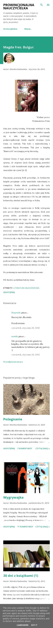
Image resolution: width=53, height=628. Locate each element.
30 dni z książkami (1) (20, 575)
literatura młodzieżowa (26, 288)
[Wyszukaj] (41, 4)
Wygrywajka (13, 497)
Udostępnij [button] (9, 292)
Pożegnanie (12, 419)
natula (14, 336)
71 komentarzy (25, 526)
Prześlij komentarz (13, 361)
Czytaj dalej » (42, 448)
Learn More (22, 625)
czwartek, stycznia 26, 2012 (25, 327)
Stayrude (16, 312)
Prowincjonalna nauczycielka (18, 6)
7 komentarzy (24, 448)
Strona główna (10, 29)
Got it (34, 625)
